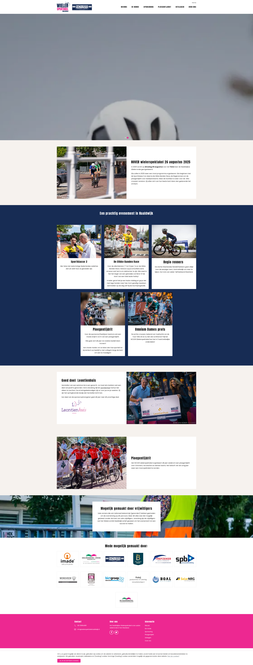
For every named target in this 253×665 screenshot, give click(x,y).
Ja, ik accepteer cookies (68, 661)
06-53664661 (81, 625)
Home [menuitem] (194, 3)
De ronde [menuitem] (135, 7)
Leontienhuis (105, 388)
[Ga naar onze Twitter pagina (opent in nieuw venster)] (116, 632)
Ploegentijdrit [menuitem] (164, 7)
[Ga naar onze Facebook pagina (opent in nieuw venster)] (111, 632)
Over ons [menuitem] (192, 7)
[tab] (125, 138)
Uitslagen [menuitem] (180, 7)
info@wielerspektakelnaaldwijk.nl (88, 629)
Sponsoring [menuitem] (148, 7)
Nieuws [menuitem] (124, 7)
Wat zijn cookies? (173, 656)
